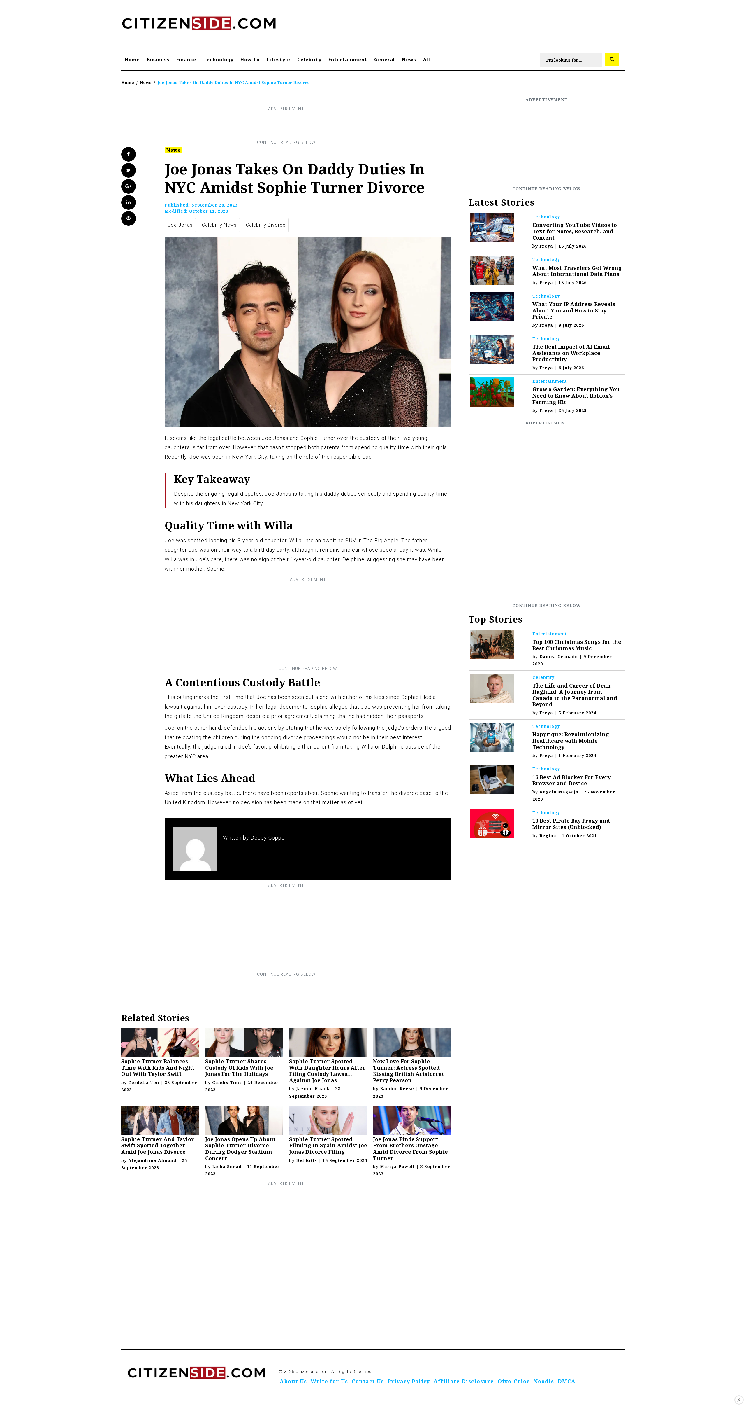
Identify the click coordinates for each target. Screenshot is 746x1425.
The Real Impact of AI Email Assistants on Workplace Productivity (571, 353)
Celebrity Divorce (266, 225)
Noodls (544, 1381)
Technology (218, 59)
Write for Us (329, 1381)
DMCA (567, 1381)
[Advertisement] (286, 126)
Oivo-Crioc (514, 1381)
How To (250, 59)
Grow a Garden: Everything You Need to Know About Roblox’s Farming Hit (576, 395)
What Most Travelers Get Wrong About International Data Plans (577, 271)
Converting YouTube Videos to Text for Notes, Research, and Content (574, 231)
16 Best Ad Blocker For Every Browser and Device (571, 780)
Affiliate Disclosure (464, 1381)
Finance (186, 59)
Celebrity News (219, 225)
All (426, 59)
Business (158, 59)
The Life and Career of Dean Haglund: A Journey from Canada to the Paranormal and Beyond (574, 695)
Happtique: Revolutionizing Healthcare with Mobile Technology (570, 740)
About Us (293, 1381)
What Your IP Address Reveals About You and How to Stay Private (573, 310)
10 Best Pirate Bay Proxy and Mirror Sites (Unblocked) (571, 823)
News (409, 59)
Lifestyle (278, 59)
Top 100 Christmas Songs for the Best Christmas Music (576, 645)
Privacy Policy (409, 1381)
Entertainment (347, 59)
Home (132, 59)
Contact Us (368, 1381)
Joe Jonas (180, 225)
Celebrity (309, 59)
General (384, 59)
